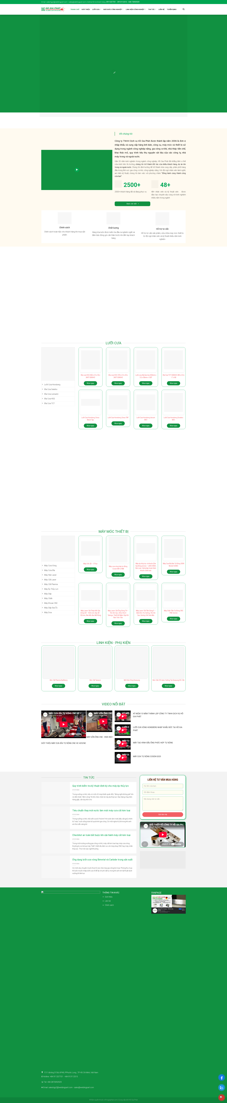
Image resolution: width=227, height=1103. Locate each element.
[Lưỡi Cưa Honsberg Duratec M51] (173, 402)
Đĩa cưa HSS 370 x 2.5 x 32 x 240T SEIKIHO (118, 376)
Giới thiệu (86, 9)
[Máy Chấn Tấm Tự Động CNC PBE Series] (173, 595)
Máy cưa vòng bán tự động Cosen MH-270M (118, 567)
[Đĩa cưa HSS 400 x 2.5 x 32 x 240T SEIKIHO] (90, 359)
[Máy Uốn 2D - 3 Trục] (90, 548)
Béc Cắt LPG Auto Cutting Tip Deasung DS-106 (168, 680)
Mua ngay (90, 383)
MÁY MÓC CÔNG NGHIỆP (112, 9)
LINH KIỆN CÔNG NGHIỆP (135, 9)
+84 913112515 (71, 1076)
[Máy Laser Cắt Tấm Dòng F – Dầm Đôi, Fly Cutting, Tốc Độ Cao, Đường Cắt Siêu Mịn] (145, 595)
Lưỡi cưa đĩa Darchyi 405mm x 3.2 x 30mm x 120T (145, 376)
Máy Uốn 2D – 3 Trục (90, 564)
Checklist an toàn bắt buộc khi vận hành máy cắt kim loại (101, 835)
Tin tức (151, 9)
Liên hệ (162, 9)
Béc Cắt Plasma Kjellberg (58, 680)
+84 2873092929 (54, 1082)
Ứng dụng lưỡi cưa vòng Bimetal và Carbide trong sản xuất (102, 859)
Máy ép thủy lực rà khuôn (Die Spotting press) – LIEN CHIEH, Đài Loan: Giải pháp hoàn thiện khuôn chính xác (145, 567)
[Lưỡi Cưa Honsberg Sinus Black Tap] (90, 402)
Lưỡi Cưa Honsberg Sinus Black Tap (90, 418)
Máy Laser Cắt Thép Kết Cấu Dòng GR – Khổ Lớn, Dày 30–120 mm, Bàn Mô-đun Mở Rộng (90, 613)
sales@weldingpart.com (84, 1087)
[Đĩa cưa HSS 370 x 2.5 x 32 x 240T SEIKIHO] (118, 359)
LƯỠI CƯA (96, 9)
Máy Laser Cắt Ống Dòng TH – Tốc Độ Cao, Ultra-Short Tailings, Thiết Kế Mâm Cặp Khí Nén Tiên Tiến (118, 614)
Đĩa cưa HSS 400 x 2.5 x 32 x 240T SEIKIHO (90, 376)
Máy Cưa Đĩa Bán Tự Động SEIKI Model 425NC (173, 564)
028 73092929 (134, 2)
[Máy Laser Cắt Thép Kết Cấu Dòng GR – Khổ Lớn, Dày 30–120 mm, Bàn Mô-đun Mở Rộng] (90, 595)
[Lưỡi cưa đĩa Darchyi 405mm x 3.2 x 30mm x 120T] (145, 359)
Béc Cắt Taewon (95, 680)
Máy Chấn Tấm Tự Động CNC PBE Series (173, 612)
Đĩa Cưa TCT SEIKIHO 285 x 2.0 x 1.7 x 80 (173, 376)
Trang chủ (74, 9)
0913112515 (122, 2)
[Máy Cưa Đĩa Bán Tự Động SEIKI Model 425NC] (173, 548)
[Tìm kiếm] (183, 9)
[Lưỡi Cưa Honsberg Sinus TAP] (118, 402)
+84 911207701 (56, 1076)
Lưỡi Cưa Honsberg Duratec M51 (173, 418)
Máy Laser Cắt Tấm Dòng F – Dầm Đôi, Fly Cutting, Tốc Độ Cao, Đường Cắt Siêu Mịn (146, 613)
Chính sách (109, 905)
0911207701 (111, 2)
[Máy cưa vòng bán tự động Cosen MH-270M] (118, 549)
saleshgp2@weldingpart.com (60, 1087)
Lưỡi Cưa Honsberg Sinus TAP (118, 417)
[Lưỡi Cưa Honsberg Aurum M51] (145, 402)
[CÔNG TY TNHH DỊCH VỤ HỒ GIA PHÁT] (53, 9)
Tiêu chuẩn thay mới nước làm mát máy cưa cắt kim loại (101, 810)
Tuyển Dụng (171, 9)
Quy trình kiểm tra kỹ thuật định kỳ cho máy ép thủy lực (100, 785)
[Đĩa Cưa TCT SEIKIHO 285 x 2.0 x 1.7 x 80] (173, 359)
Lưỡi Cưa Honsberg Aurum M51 (146, 418)
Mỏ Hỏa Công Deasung (132, 680)
